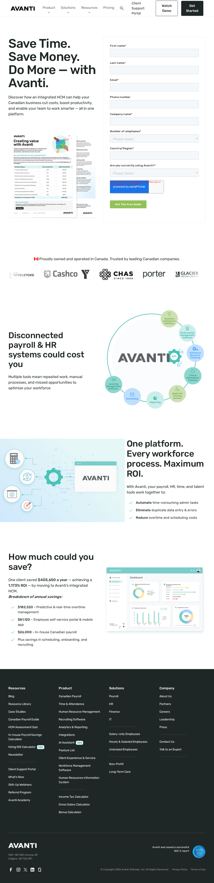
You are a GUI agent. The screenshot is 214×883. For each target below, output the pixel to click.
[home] (23, 8)
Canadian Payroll (70, 696)
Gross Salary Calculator (74, 804)
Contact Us (166, 742)
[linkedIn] (32, 869)
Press (163, 727)
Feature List (67, 750)
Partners (165, 704)
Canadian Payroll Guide (23, 719)
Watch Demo (167, 8)
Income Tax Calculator (73, 797)
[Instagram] (18, 869)
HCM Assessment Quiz (23, 727)
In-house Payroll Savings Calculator (25, 737)
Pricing (108, 8)
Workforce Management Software (74, 768)
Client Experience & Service (77, 758)
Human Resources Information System (79, 780)
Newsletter (15, 754)
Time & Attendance (71, 704)
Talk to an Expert (170, 749)
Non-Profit (116, 764)
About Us (165, 696)
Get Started (192, 8)
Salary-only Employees (124, 734)
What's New (16, 777)
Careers (164, 711)
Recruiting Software (72, 719)
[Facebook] (10, 869)
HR (111, 704)
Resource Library (19, 704)
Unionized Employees (123, 749)
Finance (114, 711)
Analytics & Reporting (73, 727)
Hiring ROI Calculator (25, 747)
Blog (11, 696)
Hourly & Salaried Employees (128, 742)
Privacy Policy (179, 869)
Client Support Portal (138, 8)
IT (110, 719)
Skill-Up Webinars (20, 784)
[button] (49, 8)
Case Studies (17, 711)
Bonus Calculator (70, 812)
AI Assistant (70, 742)
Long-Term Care (120, 772)
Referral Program (19, 792)
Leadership (167, 719)
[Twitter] (25, 870)
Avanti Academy (19, 800)
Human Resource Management (79, 711)
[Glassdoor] (39, 869)
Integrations (67, 735)
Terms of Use (198, 869)
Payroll (113, 696)
